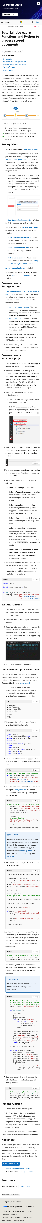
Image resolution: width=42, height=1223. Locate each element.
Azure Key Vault (25, 851)
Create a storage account (19, 307)
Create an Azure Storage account (14, 62)
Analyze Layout (20, 790)
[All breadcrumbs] (3, 26)
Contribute (5, 1214)
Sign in (38, 22)
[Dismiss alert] (38, 3)
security (10, 856)
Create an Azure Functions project (15, 64)
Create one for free (29, 149)
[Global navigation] (2, 22)
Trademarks (6, 1220)
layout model (25, 683)
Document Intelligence (15, 27)
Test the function (9, 67)
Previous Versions (19, 1211)
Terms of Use (27, 1217)
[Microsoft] (21, 22)
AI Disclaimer (6, 1211)
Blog (29, 1211)
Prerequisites (7, 59)
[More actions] (38, 26)
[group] (21, 591)
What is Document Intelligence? (18, 1169)
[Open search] (33, 22)
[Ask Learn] (35, 26)
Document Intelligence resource (18, 159)
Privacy (13, 1214)
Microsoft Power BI (10, 1164)
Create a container (16, 318)
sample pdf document (20, 275)
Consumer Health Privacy (10, 1217)
